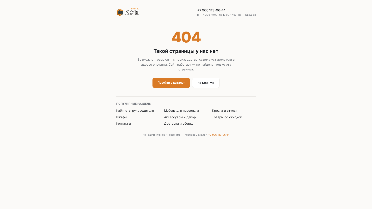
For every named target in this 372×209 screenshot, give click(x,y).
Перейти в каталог (171, 82)
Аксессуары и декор (180, 117)
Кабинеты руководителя (135, 110)
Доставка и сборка (179, 123)
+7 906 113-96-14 (226, 12)
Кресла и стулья (224, 110)
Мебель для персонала (181, 110)
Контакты (123, 123)
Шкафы (121, 117)
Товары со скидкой (227, 117)
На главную (205, 83)
